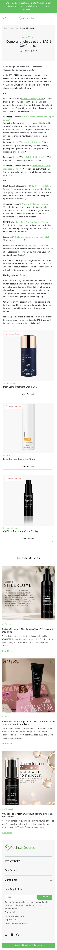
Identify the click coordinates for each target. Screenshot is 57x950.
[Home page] (28, 18)
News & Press (13, 28)
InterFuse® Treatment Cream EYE (20, 387)
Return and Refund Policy (16, 924)
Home (6, 28)
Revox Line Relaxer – (30, 143)
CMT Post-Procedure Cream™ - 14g (21, 531)
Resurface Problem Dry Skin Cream (32, 222)
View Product (28, 394)
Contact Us (11, 880)
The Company (12, 861)
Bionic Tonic (32, 246)
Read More (7, 651)
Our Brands (11, 870)
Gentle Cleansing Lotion (32, 99)
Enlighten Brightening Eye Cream (19, 459)
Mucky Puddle (36, 945)
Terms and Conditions (14, 916)
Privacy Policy (10, 912)
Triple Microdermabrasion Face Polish (32, 237)
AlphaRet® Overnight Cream (35, 204)
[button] (46, 18)
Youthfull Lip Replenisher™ (33, 157)
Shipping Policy (11, 920)
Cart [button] (6, 18)
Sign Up (45, 897)
